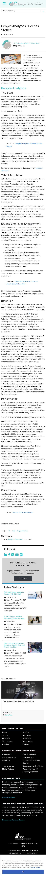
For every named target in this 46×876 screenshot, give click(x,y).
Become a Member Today (33, 766)
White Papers (7, 741)
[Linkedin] (6, 555)
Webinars (26, 738)
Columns (26, 744)
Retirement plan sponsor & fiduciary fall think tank (14, 593)
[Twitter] (13, 555)
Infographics (28, 741)
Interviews (27, 735)
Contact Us (6, 754)
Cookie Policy (28, 757)
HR (9, 531)
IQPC (23, 846)
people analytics (22, 531)
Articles (26, 732)
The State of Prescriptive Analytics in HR (18, 701)
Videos (5, 735)
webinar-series (8, 766)
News (4, 732)
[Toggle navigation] (4, 3)
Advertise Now (8, 797)
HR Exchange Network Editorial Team (26, 43)
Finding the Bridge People (22, 512)
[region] (23, 865)
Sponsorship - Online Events (31, 761)
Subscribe (18, 539)
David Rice (8, 715)
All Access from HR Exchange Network (30, 770)
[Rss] (21, 555)
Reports (5, 744)
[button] (23, 11)
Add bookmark (8, 34)
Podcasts (6, 738)
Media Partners (8, 769)
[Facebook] (9, 555)
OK (23, 872)
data (13, 531)
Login (10, 539)
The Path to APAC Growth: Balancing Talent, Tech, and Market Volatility (14, 645)
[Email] (17, 555)
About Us (6, 760)
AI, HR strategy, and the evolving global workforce (14, 617)
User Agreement (29, 754)
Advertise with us (9, 757)
